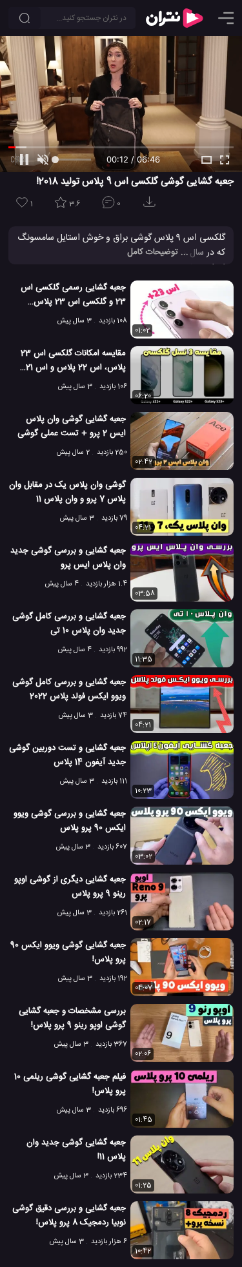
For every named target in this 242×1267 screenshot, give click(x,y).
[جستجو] (24, 18)
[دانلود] (151, 206)
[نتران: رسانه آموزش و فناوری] (174, 18)
